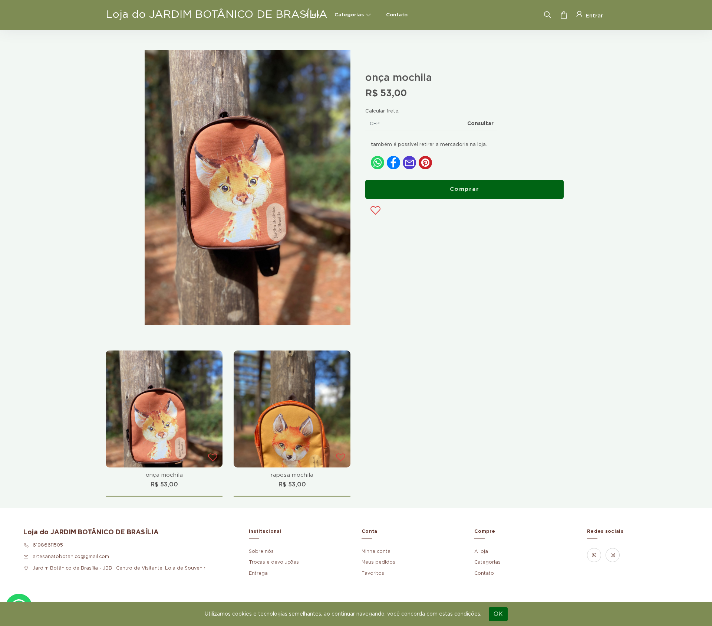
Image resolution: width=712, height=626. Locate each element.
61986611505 (48, 545)
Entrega (258, 573)
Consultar (480, 123)
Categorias (349, 14)
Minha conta (376, 551)
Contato (397, 14)
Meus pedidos (378, 562)
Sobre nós (261, 551)
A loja (312, 14)
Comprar (464, 189)
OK (498, 614)
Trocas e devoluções (274, 562)
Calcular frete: (382, 111)
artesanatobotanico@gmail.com (71, 556)
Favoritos (373, 573)
